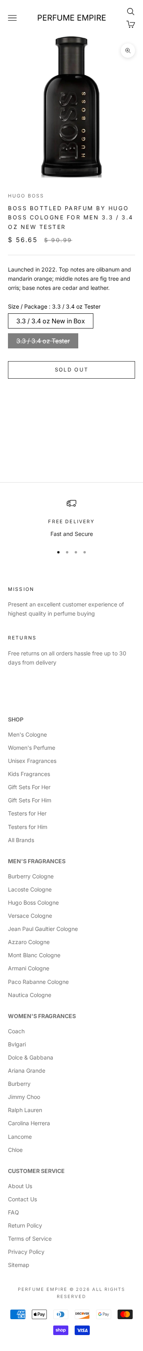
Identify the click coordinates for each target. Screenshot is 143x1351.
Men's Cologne (27, 734)
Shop (15, 719)
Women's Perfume (31, 747)
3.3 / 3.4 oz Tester (43, 341)
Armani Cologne (28, 968)
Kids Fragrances (29, 773)
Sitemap (18, 1264)
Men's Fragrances (37, 861)
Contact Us (22, 1199)
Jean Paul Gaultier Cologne (43, 928)
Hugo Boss (26, 196)
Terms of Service (30, 1238)
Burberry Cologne (31, 876)
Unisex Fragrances (32, 760)
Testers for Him (27, 826)
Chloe (15, 1149)
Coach (16, 1031)
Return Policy (25, 1225)
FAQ (13, 1212)
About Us (20, 1186)
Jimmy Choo (24, 1096)
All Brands (21, 840)
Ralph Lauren (25, 1110)
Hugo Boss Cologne (33, 902)
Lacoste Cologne (30, 889)
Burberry (19, 1083)
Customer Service (36, 1170)
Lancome (20, 1136)
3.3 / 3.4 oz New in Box (50, 321)
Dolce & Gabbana (30, 1057)
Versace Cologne (30, 915)
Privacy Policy (26, 1251)
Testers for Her (27, 813)
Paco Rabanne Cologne (38, 981)
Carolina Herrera (29, 1123)
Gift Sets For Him (29, 800)
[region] (71, 518)
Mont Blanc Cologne (34, 955)
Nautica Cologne (29, 994)
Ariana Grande (26, 1070)
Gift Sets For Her (29, 787)
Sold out (72, 369)
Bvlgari (17, 1044)
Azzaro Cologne (29, 941)
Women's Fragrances (42, 1016)
